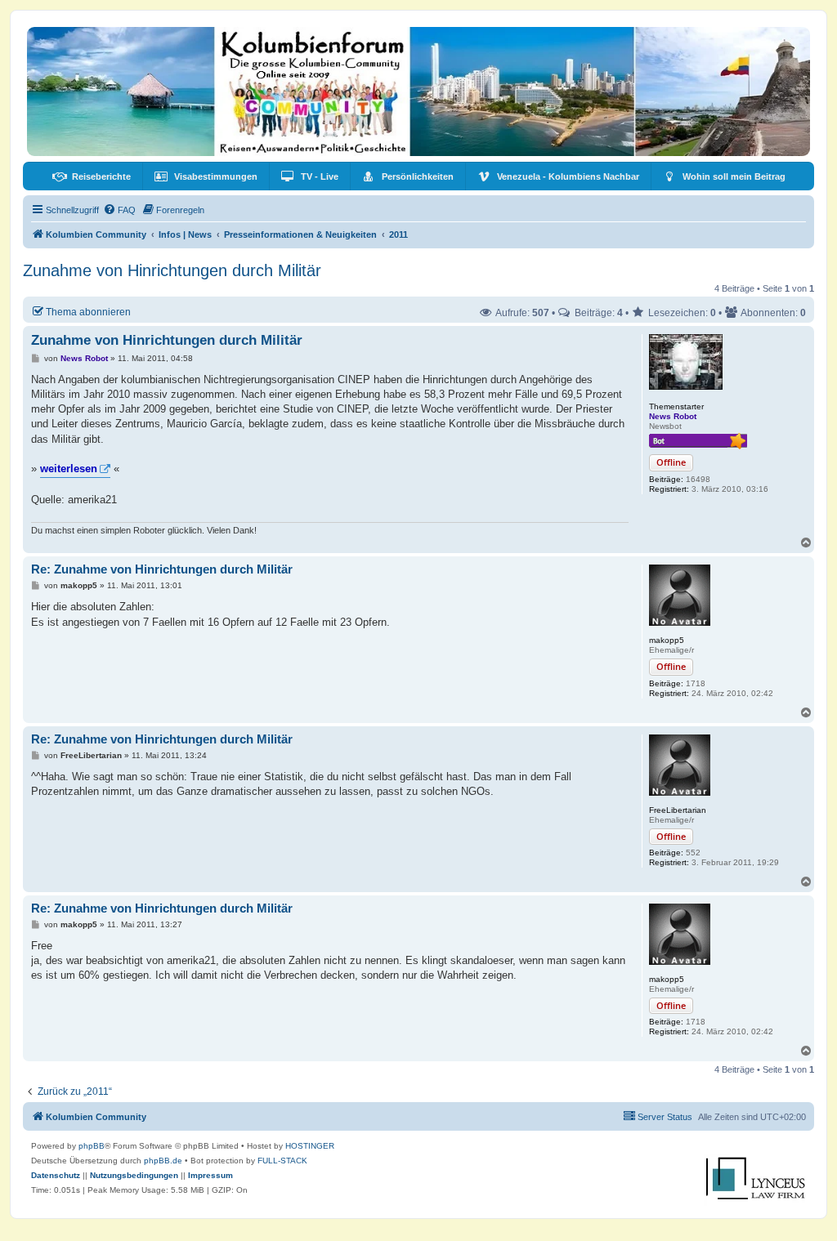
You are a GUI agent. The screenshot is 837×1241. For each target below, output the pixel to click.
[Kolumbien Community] (418, 91)
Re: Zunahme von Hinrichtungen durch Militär (162, 569)
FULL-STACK (282, 1160)
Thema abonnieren (88, 311)
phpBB (91, 1145)
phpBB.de (163, 1160)
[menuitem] (91, 176)
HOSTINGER (309, 1145)
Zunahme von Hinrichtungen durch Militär (172, 270)
